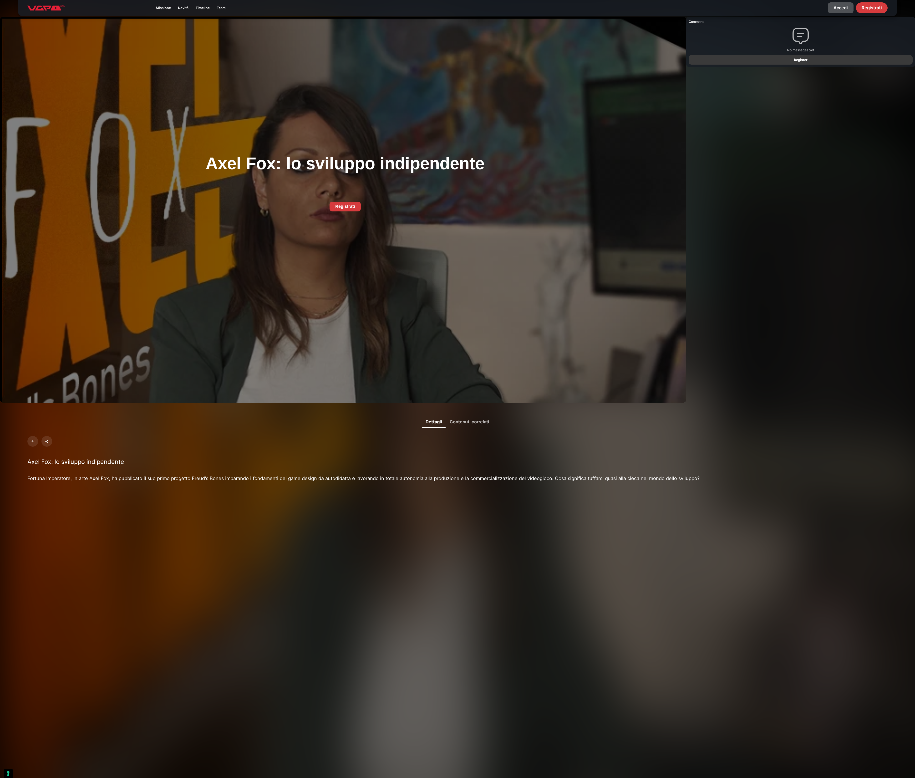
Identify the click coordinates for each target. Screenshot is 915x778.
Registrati (872, 7)
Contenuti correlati (469, 421)
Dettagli (434, 421)
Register (801, 60)
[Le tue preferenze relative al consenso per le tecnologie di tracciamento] (8, 773)
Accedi (841, 7)
